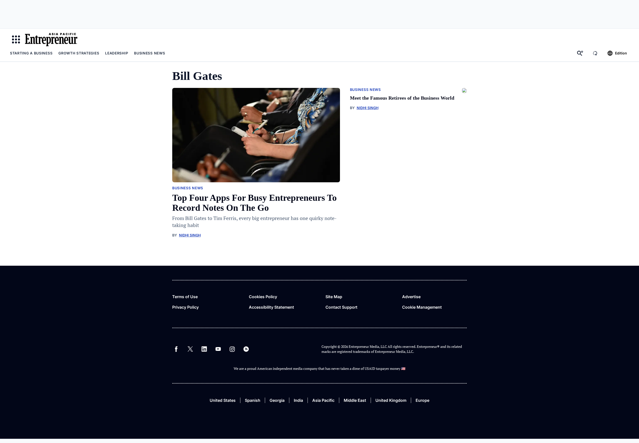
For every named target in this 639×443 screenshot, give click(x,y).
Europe (422, 400)
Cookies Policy (263, 296)
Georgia (277, 400)
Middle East (355, 400)
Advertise (411, 296)
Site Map (333, 296)
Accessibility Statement (271, 307)
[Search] (580, 53)
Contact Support (341, 307)
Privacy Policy (185, 307)
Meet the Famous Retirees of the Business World (402, 98)
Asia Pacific (323, 400)
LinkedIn (204, 349)
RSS (246, 349)
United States (223, 400)
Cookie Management (422, 307)
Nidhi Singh (190, 235)
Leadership (116, 53)
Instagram (232, 349)
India (298, 400)
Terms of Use (185, 296)
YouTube (218, 349)
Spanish (252, 400)
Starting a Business (31, 53)
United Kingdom (390, 400)
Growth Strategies (78, 53)
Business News (149, 53)
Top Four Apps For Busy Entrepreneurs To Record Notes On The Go (254, 203)
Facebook (176, 349)
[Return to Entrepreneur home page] (51, 39)
